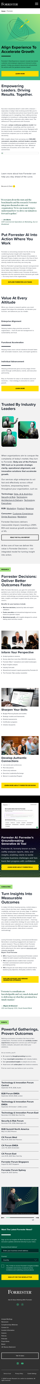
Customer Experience (23, 513)
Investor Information (7, 1330)
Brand (3, 1344)
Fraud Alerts (5, 1341)
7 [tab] (32, 1217)
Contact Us (5, 1327)
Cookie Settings (31, 1374)
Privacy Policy (19, 1374)
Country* (4, 1256)
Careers (3, 1333)
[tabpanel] (20, 1200)
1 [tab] (8, 1217)
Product (21, 508)
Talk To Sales (20, 1356)
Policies (3, 1336)
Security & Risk (8, 497)
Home (3, 11)
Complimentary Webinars (9, 1325)
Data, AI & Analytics (23, 493)
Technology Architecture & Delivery (14, 499)
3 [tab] (16, 1217)
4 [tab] (20, 1217)
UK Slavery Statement (8, 1347)
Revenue (30, 508)
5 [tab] (24, 1217)
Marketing (11, 508)
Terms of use (7, 1374)
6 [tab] (28, 1217)
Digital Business (8, 516)
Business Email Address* (9, 1247)
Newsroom (4, 1322)
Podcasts (4, 1339)
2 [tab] (12, 1217)
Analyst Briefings (6, 1319)
